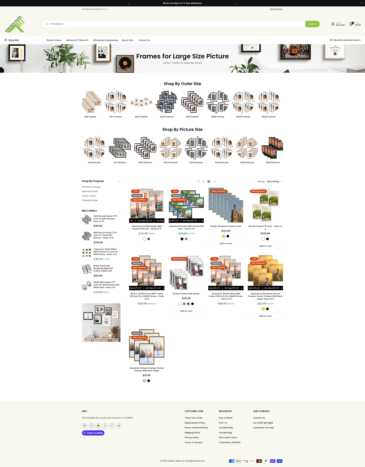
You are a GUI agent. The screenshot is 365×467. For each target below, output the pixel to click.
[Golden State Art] (14, 24)
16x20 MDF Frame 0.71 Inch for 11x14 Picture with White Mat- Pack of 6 (106, 285)
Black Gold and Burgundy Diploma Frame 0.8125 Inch (103, 268)
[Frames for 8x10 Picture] (144, 148)
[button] (128, 3)
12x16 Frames (220, 116)
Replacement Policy (195, 422)
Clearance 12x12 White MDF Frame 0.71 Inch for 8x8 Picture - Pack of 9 (106, 252)
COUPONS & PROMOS (229, 442)
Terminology (225, 432)
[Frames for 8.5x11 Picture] (169, 148)
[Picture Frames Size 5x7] (119, 102)
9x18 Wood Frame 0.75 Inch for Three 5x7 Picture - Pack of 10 (105, 235)
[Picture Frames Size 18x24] (271, 102)
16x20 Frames (246, 116)
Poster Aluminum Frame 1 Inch (225, 226)
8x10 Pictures (144, 162)
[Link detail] (84, 425)
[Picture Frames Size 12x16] (220, 102)
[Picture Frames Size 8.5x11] (169, 102)
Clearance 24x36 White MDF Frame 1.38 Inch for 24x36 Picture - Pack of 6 (226, 296)
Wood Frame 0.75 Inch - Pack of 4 (265, 227)
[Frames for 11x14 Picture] (220, 148)
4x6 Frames (93, 116)
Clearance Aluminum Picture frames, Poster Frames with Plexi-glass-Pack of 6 (265, 296)
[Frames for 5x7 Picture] (119, 148)
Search (312, 24)
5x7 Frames (119, 116)
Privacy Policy (192, 437)
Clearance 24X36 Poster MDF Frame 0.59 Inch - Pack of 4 (147, 227)
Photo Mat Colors (228, 437)
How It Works (226, 417)
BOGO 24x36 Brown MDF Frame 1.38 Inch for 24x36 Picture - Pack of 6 (146, 296)
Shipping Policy (192, 432)
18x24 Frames (272, 116)
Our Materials (226, 427)
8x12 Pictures (195, 162)
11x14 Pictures (220, 162)
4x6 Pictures (93, 162)
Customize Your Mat (263, 427)
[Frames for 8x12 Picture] (195, 148)
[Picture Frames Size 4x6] (93, 102)
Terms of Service (193, 442)
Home (166, 62)
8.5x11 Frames (170, 116)
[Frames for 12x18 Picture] (246, 148)
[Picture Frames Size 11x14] (195, 102)
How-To (223, 422)
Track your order (194, 417)
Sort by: (261, 181)
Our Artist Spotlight (263, 422)
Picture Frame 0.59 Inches (186, 293)
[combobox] (181, 24)
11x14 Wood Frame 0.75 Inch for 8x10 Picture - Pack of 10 (105, 219)
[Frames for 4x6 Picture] (93, 148)
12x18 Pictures (246, 162)
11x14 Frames (195, 116)
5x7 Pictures (119, 162)
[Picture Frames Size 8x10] (144, 102)
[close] (361, 3)
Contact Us (259, 417)
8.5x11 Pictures (170, 162)
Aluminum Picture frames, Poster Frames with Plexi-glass (147, 369)
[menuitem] (54, 40)
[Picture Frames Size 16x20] (246, 102)
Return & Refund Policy (196, 427)
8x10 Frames (144, 116)
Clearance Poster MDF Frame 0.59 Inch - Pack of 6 (186, 227)
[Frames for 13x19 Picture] (271, 148)
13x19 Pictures (272, 162)
